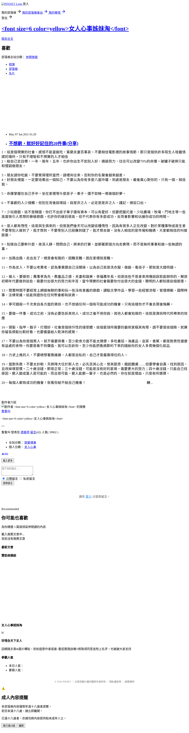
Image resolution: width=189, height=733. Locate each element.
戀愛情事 (30, 442)
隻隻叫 (5, 411)
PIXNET (67, 681)
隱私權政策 (115, 681)
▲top (4, 453)
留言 (33, 432)
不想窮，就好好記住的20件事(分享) (43, 143)
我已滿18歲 (9, 725)
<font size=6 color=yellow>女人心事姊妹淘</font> (65, 28)
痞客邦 (25, 432)
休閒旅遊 (32, 57)
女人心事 (30, 447)
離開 (21, 725)
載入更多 (8, 460)
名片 (12, 73)
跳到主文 (7, 38)
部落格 (13, 68)
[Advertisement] (94, 104)
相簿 (12, 64)
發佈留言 (8, 483)
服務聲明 (129, 681)
